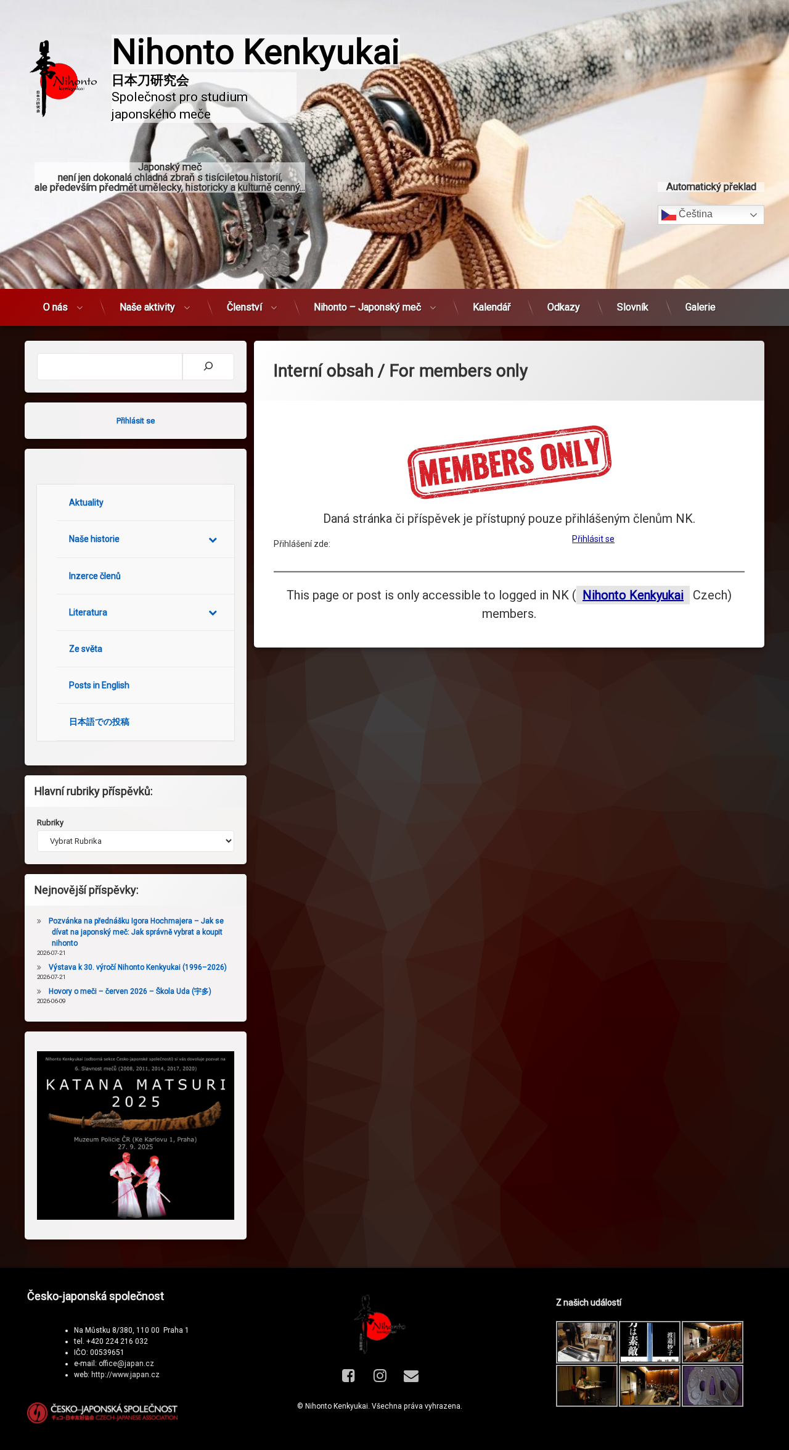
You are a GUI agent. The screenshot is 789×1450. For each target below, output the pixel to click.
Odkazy (563, 307)
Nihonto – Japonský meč (367, 307)
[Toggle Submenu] (212, 539)
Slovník (632, 307)
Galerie (700, 307)
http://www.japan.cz (125, 1374)
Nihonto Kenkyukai (633, 595)
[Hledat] (208, 366)
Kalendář (491, 307)
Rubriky (50, 822)
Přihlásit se (593, 539)
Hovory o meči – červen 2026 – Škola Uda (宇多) (130, 991)
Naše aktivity (147, 307)
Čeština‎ (694, 214)
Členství (244, 307)
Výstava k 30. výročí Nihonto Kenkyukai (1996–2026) (138, 967)
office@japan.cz (126, 1363)
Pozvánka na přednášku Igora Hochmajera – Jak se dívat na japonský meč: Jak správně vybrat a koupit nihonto (136, 932)
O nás (55, 307)
